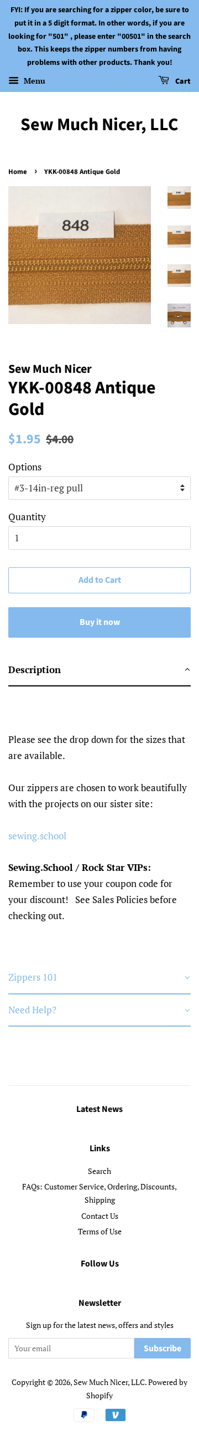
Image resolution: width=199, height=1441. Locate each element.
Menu (33, 80)
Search (99, 1171)
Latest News (99, 1109)
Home (17, 172)
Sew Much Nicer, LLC (99, 124)
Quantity (27, 516)
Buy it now (100, 622)
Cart (182, 81)
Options (24, 466)
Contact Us (99, 1216)
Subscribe (162, 1348)
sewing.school (37, 835)
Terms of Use (100, 1231)
